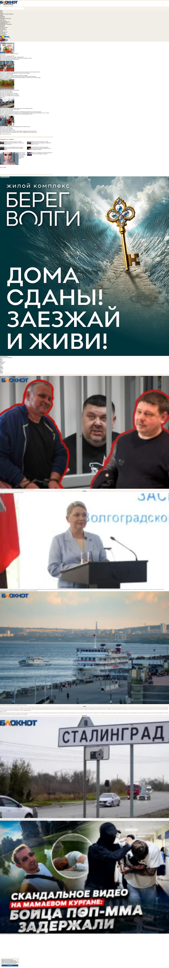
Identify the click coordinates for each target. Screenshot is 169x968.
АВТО (1, 11)
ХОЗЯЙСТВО (2, 33)
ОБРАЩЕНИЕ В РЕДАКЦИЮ (6, 24)
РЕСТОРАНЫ (2, 28)
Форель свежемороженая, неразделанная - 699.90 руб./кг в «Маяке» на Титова (16, 58)
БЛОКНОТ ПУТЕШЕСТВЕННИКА (6, 14)
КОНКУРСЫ (2, 17)
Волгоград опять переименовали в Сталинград (9, 94)
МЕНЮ (1, 10)
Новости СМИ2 (3, 167)
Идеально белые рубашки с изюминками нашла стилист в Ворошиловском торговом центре (18, 132)
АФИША (1, 13)
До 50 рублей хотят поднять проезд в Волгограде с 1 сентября (125, 589)
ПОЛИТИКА (2, 26)
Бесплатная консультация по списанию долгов (9, 59)
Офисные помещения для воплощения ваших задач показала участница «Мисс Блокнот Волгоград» (20, 77)
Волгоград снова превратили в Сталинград (8, 93)
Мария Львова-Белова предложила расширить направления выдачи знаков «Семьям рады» (115, 818)
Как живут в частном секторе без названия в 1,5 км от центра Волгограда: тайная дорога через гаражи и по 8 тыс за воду (24, 112)
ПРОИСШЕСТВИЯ (3, 27)
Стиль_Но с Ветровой (4, 115)
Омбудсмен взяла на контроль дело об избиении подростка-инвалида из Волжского (15, 589)
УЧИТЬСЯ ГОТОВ (6, 37)
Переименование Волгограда (6, 78)
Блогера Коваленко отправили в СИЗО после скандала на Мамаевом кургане (58, 818)
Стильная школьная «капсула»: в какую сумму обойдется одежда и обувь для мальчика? (18, 131)
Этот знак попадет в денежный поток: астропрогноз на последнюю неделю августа (150, 589)
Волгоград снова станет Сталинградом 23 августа (10, 818)
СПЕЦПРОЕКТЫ (3, 29)
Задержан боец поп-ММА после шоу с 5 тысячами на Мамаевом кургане (13, 934)
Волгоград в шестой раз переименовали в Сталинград (63, 589)
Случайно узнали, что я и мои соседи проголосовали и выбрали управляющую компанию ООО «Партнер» (17, 489)
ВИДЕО (1, 15)
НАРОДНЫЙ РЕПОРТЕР (5, 22)
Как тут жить (2, 96)
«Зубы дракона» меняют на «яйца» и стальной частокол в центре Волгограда (85, 818)
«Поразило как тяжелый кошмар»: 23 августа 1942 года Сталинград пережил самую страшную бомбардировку (19, 590)
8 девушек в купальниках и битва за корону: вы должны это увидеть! (14, 75)
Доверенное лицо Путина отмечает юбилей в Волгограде (36, 934)
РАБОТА (7, 36)
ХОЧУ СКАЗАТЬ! (3, 34)
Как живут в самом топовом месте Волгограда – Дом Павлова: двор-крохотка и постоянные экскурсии (20, 111)
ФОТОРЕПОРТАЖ (3, 32)
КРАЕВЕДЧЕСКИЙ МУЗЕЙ (5, 18)
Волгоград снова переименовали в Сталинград (9, 95)
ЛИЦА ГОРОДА (3, 20)
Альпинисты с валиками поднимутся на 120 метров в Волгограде (142, 818)
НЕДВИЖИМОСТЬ (3, 23)
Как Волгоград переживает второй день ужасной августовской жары (13, 492)
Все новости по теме (4, 55)
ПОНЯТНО (9, 965)
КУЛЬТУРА (2, 19)
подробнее (10, 357)
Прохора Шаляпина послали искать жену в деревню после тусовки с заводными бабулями (16, 710)
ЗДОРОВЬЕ (2, 16)
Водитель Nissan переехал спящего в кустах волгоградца (83, 589)
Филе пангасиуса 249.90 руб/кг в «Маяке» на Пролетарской (12, 57)
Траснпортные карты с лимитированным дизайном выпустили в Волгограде (32, 818)
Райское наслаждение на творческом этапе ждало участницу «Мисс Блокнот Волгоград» (18, 76)
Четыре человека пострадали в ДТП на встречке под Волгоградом (41, 589)
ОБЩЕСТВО (2, 25)
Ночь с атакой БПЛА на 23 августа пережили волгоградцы (103, 589)
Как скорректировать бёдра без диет (7, 129)
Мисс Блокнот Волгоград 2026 (6, 60)
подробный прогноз (4, 357)
